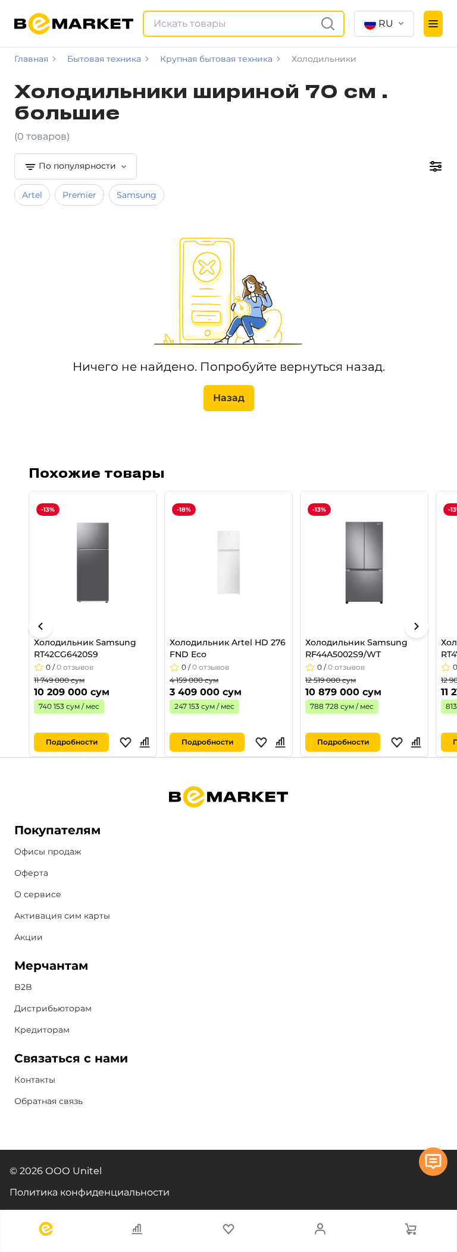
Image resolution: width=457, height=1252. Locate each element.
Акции (28, 937)
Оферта (31, 873)
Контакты (34, 1079)
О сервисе (37, 894)
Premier (79, 195)
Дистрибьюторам (53, 1008)
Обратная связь (48, 1101)
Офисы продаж (48, 851)
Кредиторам (42, 1029)
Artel (32, 195)
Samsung (136, 195)
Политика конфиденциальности (90, 1192)
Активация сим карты (62, 915)
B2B (23, 987)
